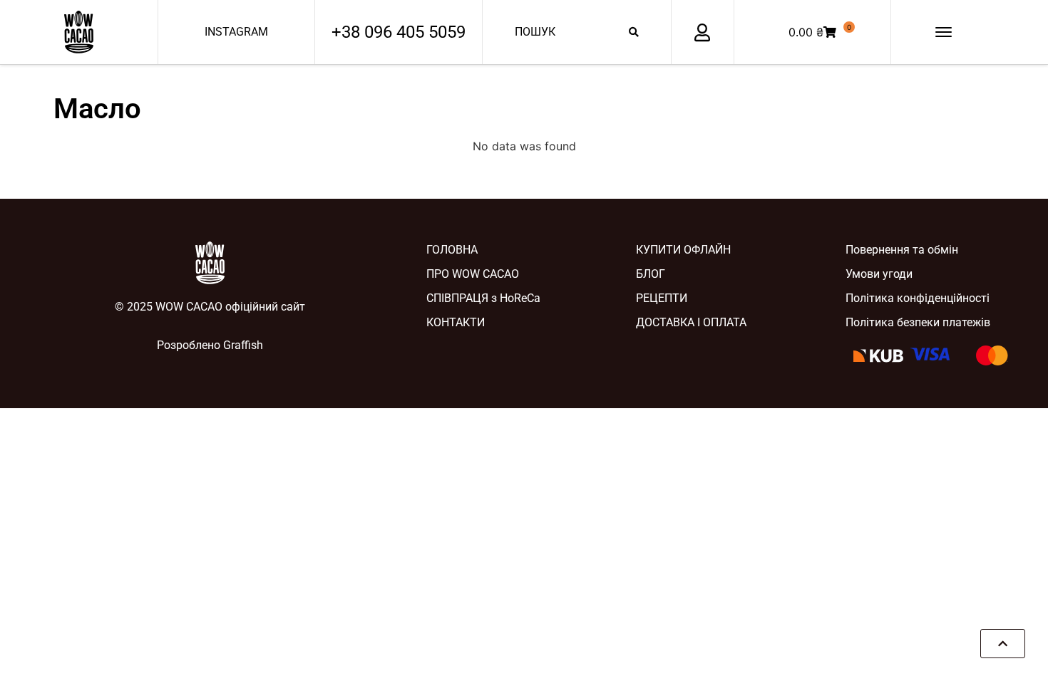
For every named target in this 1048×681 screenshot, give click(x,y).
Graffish (243, 345)
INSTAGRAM (236, 31)
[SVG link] (78, 32)
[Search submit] (633, 32)
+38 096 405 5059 (399, 32)
